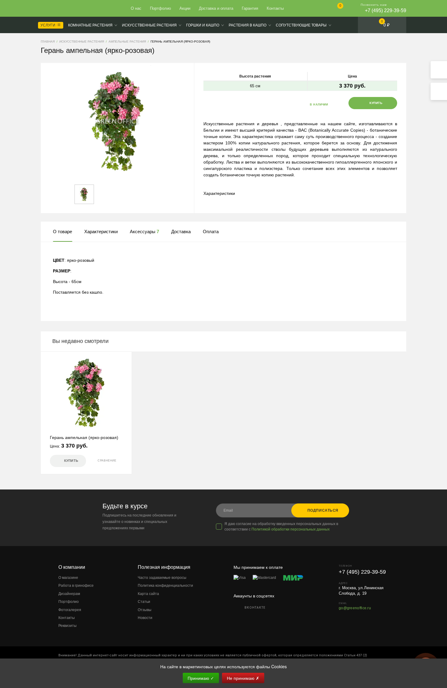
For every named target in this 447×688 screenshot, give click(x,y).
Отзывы (144, 610)
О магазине (68, 578)
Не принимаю (243, 678)
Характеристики (219, 193)
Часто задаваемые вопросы (162, 578)
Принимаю (201, 678)
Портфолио (160, 8)
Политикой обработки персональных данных (290, 529)
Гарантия (250, 8)
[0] (335, 9)
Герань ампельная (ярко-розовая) (84, 437)
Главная (63, 8)
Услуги (48, 25)
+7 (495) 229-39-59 (385, 10)
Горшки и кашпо (202, 25)
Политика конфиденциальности (165, 585)
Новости (145, 618)
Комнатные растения (90, 25)
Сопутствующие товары (301, 25)
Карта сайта (148, 594)
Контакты (275, 8)
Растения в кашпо (247, 25)
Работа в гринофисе (76, 585)
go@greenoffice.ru (355, 608)
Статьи (144, 602)
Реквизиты (67, 626)
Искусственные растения (149, 25)
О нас (136, 8)
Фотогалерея (69, 610)
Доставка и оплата (216, 8)
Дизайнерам (69, 594)
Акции (184, 8)
